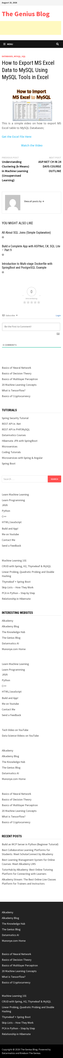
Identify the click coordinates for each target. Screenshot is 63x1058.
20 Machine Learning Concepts (19, 384)
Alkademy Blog (10, 626)
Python (6, 510)
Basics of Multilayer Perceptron (20, 379)
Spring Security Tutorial (15, 418)
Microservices (9, 446)
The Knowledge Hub (13, 632)
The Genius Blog (26, 14)
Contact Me (8, 540)
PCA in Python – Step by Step (18, 593)
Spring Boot (8, 463)
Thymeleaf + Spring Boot (16, 581)
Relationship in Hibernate (16, 598)
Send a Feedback (11, 545)
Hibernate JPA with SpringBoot (19, 441)
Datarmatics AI (10, 643)
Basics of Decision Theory (16, 373)
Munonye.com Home (14, 649)
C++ (4, 516)
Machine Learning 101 (14, 560)
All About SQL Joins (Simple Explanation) (26, 232)
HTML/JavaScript (12, 522)
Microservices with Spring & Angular (22, 458)
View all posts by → (34, 201)
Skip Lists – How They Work (17, 587)
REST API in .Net (11, 423)
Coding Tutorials (11, 452)
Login (58, 315)
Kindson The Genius (30, 1053)
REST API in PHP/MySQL (16, 429)
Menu (10, 44)
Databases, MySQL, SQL (14, 56)
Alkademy (7, 620)
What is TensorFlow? (13, 390)
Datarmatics (8, 1053)
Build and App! (10, 528)
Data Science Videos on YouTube (20, 735)
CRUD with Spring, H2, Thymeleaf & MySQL (26, 566)
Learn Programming (13, 500)
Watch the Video (31, 145)
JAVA (5, 505)
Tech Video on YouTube (15, 730)
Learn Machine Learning (15, 494)
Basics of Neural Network (16, 367)
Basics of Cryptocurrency (16, 396)
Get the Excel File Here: (17, 136)
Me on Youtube (10, 534)
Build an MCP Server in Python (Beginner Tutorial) (30, 844)
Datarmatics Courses (14, 435)
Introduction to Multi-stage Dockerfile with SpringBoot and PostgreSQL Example (27, 265)
